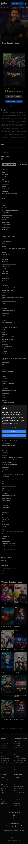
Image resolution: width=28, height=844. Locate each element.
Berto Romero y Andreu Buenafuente (10, 459)
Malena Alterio (5, 362)
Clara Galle (4, 341)
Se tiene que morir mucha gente (19, 751)
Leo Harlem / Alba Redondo (8, 545)
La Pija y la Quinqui (6, 498)
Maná (3, 172)
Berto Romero (5, 217)
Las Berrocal (16, 756)
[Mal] (7, 91)
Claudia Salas (5, 191)
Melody (3, 488)
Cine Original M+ (4, 743)
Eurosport (3, 797)
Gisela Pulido (5, 356)
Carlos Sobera (5, 278)
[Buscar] (9, 3)
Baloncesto (3, 788)
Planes (15, 794)
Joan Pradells (5, 271)
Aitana (3, 529)
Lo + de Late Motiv (19, 719)
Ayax (3, 317)
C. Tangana (4, 400)
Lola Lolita (4, 378)
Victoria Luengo (5, 536)
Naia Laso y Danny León (7, 290)
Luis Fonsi (4, 200)
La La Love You (5, 393)
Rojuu (3, 303)
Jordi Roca (4, 502)
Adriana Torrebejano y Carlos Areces (10, 287)
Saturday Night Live (6, 626)
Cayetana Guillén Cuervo (8, 402)
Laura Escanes (5, 256)
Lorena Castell (5, 212)
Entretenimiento (4, 765)
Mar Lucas (4, 533)
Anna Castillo (5, 517)
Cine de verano (4, 752)
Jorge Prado (5, 505)
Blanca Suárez (5, 510)
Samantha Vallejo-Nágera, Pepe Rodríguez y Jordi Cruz (13, 298)
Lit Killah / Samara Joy (7, 462)
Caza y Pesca (16, 767)
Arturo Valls (5, 176)
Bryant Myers (5, 174)
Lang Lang (4, 276)
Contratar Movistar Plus (19, 786)
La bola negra (17, 743)
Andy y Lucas (5, 259)
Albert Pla (4, 450)
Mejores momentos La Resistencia (20, 696)
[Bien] (11, 91)
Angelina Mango (5, 222)
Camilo (3, 205)
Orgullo (2, 767)
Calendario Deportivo (5, 799)
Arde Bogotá (5, 285)
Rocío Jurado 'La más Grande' (20, 758)
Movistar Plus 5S (17, 769)
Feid (3, 481)
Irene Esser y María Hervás (8, 322)
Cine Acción (3, 749)
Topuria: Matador (4, 794)
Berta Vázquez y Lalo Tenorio (8, 310)
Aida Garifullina (5, 181)
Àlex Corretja (5, 348)
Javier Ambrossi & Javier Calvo (9, 486)
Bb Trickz (4, 252)
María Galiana (5, 207)
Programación (4, 803)
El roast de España (6, 649)
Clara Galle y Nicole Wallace (8, 236)
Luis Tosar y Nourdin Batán (8, 383)
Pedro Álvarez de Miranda (8, 371)
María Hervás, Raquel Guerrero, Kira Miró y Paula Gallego (14, 359)
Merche (4, 376)
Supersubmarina (6, 254)
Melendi (4, 538)
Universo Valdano (4, 786)
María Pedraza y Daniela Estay (9, 390)
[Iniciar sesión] (25, 3)
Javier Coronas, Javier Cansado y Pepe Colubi (13, 474)
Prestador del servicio (8, 830)
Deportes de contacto (5, 796)
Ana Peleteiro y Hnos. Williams (9, 264)
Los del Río (4, 320)
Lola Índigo (4, 325)
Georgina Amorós (6, 227)
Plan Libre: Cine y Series (19, 792)
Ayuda (14, 817)
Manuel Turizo (5, 471)
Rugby (2, 792)
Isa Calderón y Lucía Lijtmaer (9, 479)
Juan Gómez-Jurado (7, 443)
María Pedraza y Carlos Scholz (9, 495)
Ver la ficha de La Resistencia (14, 167)
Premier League (4, 782)
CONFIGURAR (14, 427)
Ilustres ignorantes (6, 603)
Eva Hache (4, 381)
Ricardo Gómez (5, 476)
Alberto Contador (6, 224)
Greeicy (4, 186)
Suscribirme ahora (17, 3)
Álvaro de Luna (5, 519)
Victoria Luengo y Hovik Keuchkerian (10, 336)
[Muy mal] (5, 91)
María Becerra (5, 184)
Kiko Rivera (4, 315)
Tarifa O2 (16, 801)
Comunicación (17, 805)
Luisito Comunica (6, 500)
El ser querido (17, 741)
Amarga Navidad (17, 747)
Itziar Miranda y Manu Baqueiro (9, 327)
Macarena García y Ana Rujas (9, 445)
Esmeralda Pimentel (6, 231)
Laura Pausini (5, 452)
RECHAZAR (14, 431)
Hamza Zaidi (5, 261)
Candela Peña (5, 280)
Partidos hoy (3, 801)
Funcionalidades (17, 779)
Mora (3, 483)
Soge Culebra (5, 493)
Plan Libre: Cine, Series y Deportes (19, 789)
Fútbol (14, 7)
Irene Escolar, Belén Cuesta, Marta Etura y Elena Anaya (13, 249)
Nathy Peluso (5, 229)
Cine (8, 7)
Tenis (2, 790)
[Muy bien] (13, 91)
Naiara (3, 332)
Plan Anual (16, 797)
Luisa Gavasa (5, 388)
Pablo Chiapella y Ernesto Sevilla (9, 440)
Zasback (16, 672)
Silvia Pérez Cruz (6, 541)
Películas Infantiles (5, 754)
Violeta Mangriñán (6, 266)
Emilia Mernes (5, 467)
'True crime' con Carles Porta (20, 760)
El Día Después (4, 784)
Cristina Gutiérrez (6, 385)
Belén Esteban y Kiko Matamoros (9, 464)
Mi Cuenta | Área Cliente (19, 781)
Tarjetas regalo (17, 803)
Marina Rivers (5, 334)
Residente (4, 305)
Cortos (2, 750)
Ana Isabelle (5, 268)
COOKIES (14, 832)
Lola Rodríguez (5, 397)
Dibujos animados (17, 764)
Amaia (3, 203)
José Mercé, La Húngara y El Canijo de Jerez (12, 457)
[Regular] (9, 91)
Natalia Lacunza (5, 521)
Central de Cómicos (19, 649)
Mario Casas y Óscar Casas (8, 543)
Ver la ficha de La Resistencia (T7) (10, 549)
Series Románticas (5, 760)
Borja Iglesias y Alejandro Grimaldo (10, 210)
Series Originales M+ (5, 758)
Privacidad (22, 830)
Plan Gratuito (16, 796)
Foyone (3, 283)
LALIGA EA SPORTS (5, 781)
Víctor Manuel (5, 490)
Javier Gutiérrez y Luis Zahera (9, 301)
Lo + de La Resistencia (7, 695)
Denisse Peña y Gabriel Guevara (9, 193)
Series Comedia (4, 762)
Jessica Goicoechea (6, 241)
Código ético (16, 784)
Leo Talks (16, 603)
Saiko (3, 364)
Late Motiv (17, 626)
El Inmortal (16, 749)
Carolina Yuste (5, 507)
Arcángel (4, 448)
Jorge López (5, 366)
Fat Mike (4, 246)
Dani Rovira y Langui (6, 188)
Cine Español (3, 745)
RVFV (3, 234)
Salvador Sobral (5, 512)
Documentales (4, 764)
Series (3, 7)
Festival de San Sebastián (19, 762)
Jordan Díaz (5, 195)
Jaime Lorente (5, 313)
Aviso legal (16, 830)
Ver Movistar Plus (17, 777)
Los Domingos (17, 745)
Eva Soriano (4, 369)
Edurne (3, 295)
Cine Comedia (4, 747)
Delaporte (4, 351)
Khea (3, 179)
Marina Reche (5, 273)
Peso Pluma (4, 455)
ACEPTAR (14, 435)
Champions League (5, 779)
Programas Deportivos (18, 765)
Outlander (16, 754)
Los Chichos (5, 353)
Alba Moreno (5, 329)
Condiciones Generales (18, 782)
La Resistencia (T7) (9, 164)
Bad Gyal (4, 374)
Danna (3, 198)
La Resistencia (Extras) (7, 719)
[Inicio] (4, 3)
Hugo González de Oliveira (8, 339)
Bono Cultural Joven (18, 799)
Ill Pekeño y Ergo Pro (7, 215)
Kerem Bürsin (5, 344)
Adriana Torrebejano (7, 346)
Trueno (3, 243)
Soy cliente (15, 96)
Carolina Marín (5, 239)
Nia (2, 514)
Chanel (3, 395)
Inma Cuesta (5, 469)
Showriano (4, 672)
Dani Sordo (4, 308)
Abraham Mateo (6, 292)
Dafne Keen (4, 219)
